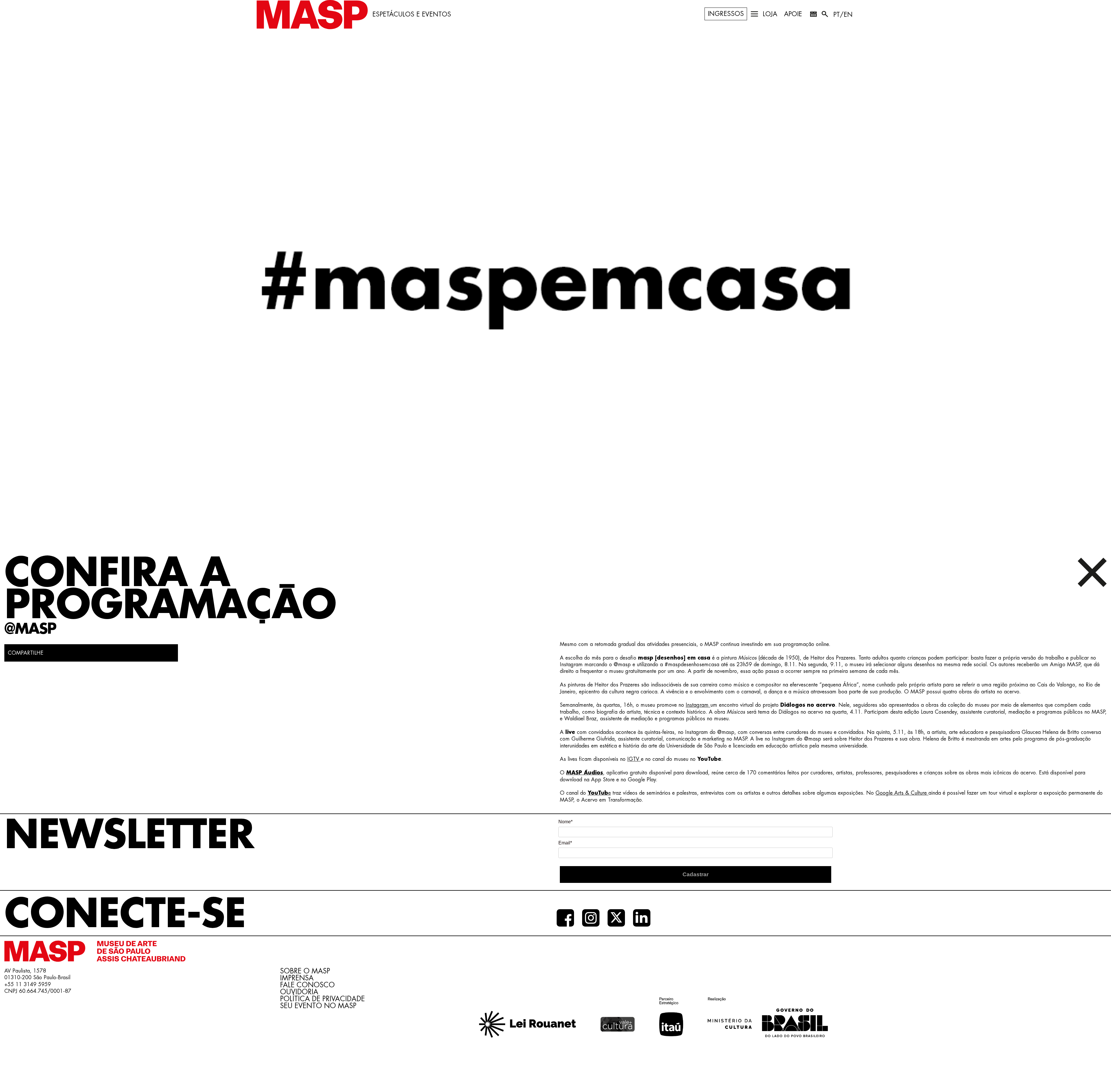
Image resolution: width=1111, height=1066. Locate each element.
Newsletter (129, 835)
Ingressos (726, 14)
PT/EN (843, 15)
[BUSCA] (825, 15)
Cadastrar (696, 874)
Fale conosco (307, 985)
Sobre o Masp (305, 971)
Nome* (565, 821)
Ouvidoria (299, 991)
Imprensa (297, 978)
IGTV (634, 759)
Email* (565, 842)
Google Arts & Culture (901, 793)
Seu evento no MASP (318, 1005)
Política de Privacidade (322, 998)
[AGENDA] (813, 15)
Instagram (698, 705)
